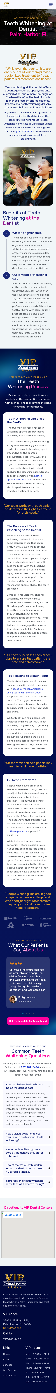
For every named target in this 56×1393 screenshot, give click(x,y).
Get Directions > (13, 1327)
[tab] (28, 1086)
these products (18, 831)
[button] (51, 4)
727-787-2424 (30, 1067)
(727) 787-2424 (25, 131)
